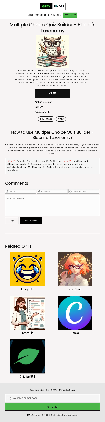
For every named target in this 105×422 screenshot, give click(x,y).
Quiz (61, 119)
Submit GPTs (70, 15)
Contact (56, 15)
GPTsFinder (33, 415)
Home (30, 15)
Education (46, 119)
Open (52, 93)
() (42, 112)
